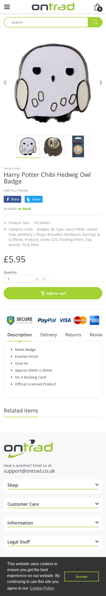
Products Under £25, (41, 239)
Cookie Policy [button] (42, 588)
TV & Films (30, 244)
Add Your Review (16, 190)
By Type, (57, 229)
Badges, (43, 229)
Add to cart (56, 293)
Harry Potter (12, 168)
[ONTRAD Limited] (53, 6)
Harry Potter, (75, 229)
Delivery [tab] (48, 335)
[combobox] (53, 22)
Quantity (10, 272)
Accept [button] (82, 576)
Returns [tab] (73, 335)
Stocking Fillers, (72, 239)
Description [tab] (19, 335)
